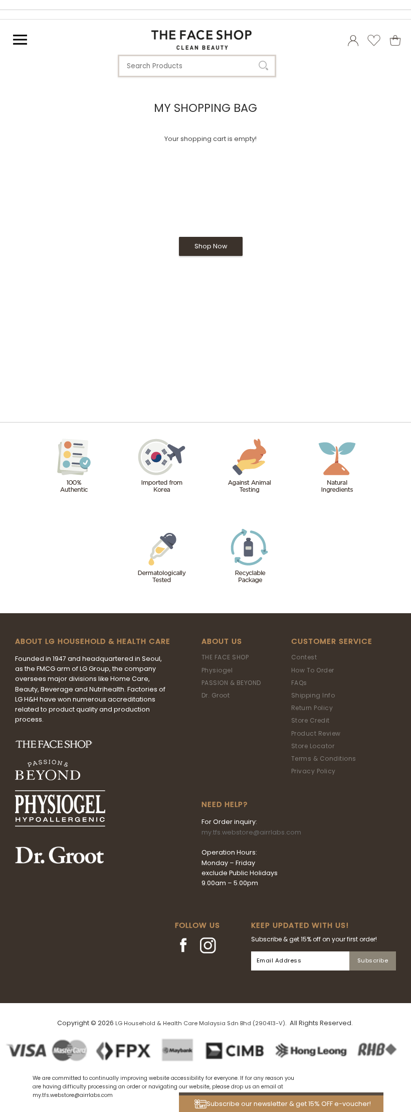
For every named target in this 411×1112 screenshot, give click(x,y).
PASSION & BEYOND (231, 682)
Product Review (316, 733)
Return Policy (312, 708)
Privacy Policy (313, 771)
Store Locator (313, 746)
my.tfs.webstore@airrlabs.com (251, 832)
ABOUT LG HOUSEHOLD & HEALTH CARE (92, 641)
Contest (304, 657)
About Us (221, 641)
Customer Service (331, 641)
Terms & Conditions (323, 758)
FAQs (299, 682)
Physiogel (217, 670)
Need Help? (224, 804)
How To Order (312, 670)
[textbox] (197, 66)
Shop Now (210, 246)
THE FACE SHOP (225, 657)
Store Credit (310, 720)
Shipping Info (313, 695)
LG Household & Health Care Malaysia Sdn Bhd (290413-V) (200, 1023)
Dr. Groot (215, 695)
